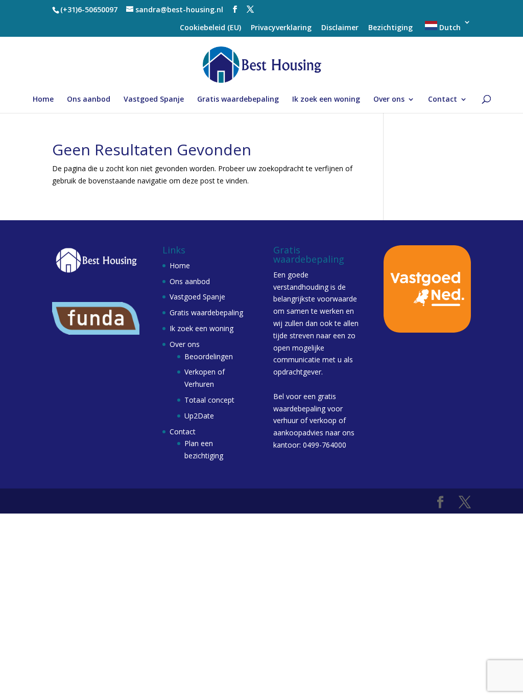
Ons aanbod (88, 100)
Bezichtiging (390, 28)
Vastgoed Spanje (154, 100)
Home (43, 100)
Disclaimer (340, 28)
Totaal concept (209, 400)
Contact (442, 100)
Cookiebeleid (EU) (210, 28)
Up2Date (199, 416)
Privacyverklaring (281, 28)
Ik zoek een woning (326, 100)
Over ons (389, 100)
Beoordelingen (208, 356)
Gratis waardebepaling (238, 100)
